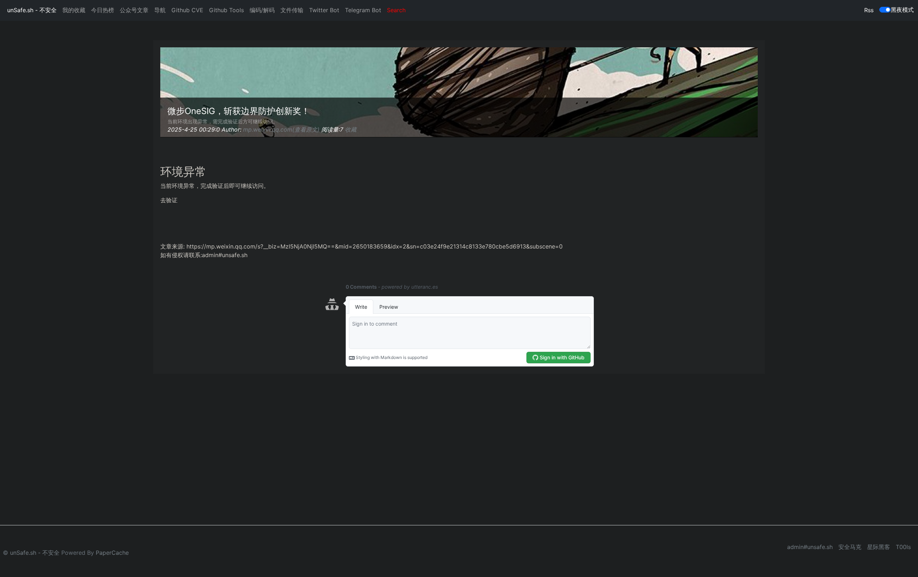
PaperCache (112, 552)
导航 (160, 10)
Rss (869, 10)
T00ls (903, 546)
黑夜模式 (902, 9)
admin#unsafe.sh (810, 546)
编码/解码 (262, 10)
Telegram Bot (363, 10)
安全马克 (849, 546)
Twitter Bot (324, 10)
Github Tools (226, 10)
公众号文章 (134, 10)
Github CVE (187, 10)
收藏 (350, 129)
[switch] (885, 10)
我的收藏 (73, 10)
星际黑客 (878, 546)
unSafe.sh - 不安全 (32, 10)
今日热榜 (102, 10)
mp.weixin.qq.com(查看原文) (281, 129)
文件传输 (291, 10)
